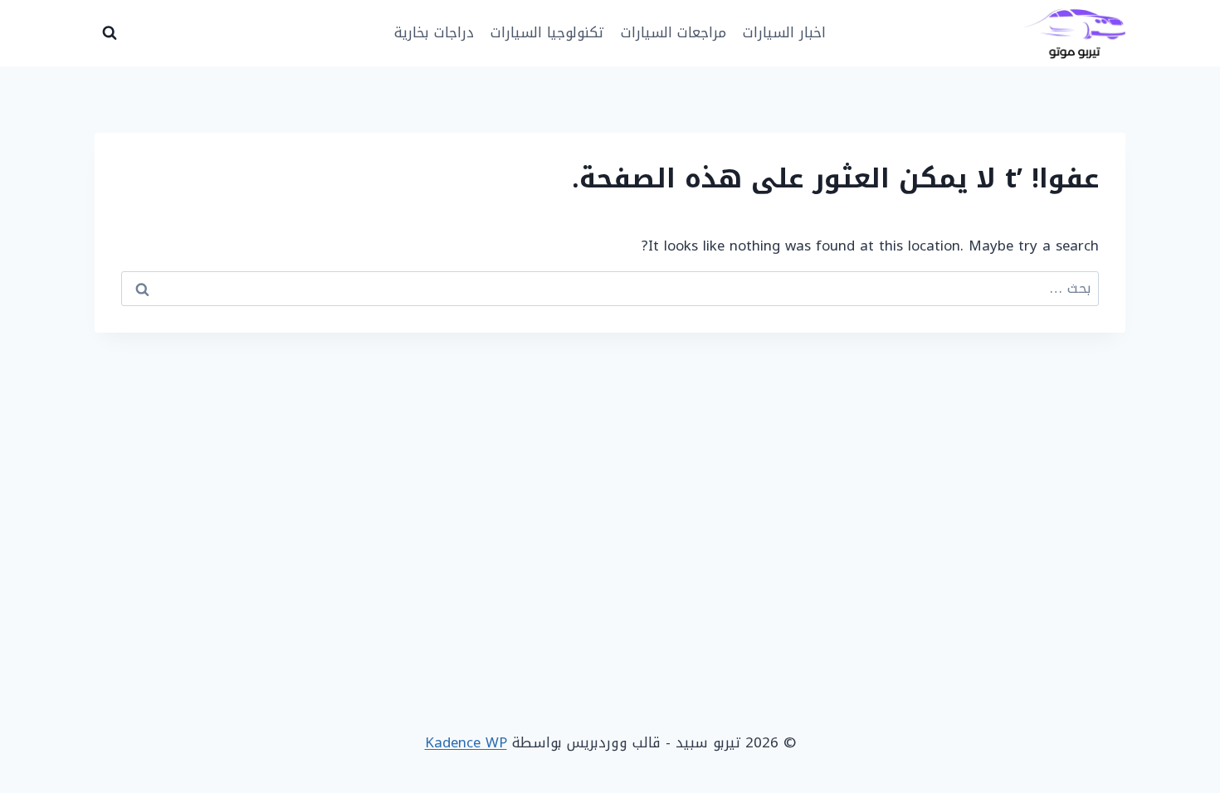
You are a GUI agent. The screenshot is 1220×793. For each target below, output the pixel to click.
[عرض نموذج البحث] (109, 33)
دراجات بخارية (434, 32)
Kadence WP (466, 742)
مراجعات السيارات (673, 32)
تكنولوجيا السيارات (546, 32)
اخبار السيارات (784, 32)
